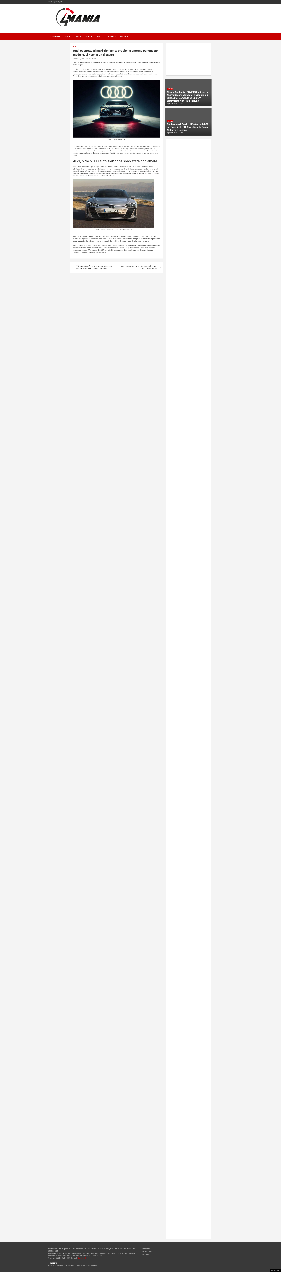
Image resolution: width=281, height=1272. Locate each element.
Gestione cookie (275, 1270)
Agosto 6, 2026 (172, 103)
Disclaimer (146, 1255)
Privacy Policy (147, 1252)
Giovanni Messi (91, 59)
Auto (67, 36)
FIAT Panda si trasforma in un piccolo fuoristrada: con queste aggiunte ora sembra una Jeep (94, 267)
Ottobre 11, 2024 (79, 59)
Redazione (146, 1249)
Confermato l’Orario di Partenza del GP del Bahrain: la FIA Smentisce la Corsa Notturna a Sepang (188, 127)
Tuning (111, 36)
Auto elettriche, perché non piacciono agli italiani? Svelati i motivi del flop (139, 267)
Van (77, 36)
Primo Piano (55, 36)
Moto (88, 36)
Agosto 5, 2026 (172, 133)
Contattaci (82, 1258)
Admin (181, 103)
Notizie (123, 36)
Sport (99, 36)
